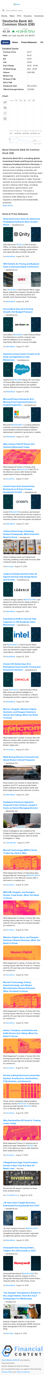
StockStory (10, 479)
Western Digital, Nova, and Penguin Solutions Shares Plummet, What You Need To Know (21, 940)
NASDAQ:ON (14, 512)
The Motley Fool (12, 1195)
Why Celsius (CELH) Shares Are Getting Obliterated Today (19, 445)
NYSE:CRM (17, 380)
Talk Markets (11, 843)
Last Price (6, 29)
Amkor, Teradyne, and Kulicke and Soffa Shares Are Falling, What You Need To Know (20, 1033)
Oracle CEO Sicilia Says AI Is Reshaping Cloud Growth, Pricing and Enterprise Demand (21, 667)
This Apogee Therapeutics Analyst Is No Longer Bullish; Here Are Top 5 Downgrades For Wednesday (22, 1297)
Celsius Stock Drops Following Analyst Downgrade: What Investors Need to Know (21, 534)
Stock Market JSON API (11, 1360)
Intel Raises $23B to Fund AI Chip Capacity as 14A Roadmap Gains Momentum (19, 622)
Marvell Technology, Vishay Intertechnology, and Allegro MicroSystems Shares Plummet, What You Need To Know (19, 986)
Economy (28, 16)
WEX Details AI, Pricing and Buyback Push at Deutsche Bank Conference (21, 267)
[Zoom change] (5, 107)
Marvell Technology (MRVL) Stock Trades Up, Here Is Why (20, 851)
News (12, 16)
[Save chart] (5, 118)
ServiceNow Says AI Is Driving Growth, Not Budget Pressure (18, 312)
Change (25, 29)
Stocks (4, 16)
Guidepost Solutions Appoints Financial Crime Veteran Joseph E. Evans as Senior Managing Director (20, 806)
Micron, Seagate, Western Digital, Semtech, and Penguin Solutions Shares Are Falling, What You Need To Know (20, 713)
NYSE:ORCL (13, 690)
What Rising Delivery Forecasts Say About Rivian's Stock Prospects (21, 760)
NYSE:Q (20, 245)
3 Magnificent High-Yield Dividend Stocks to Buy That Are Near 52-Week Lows (20, 1165)
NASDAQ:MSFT (17, 425)
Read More (8, 205)
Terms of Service (23, 1372)
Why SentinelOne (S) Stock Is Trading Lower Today (21, 1122)
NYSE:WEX (12, 290)
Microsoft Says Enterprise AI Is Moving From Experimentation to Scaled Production (19, 402)
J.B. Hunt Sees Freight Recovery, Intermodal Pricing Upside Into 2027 (21, 1205)
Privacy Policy (7, 1372)
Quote (5, 42)
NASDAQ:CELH (23, 469)
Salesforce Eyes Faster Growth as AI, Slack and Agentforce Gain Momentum (21, 357)
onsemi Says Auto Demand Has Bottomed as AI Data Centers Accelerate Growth (19, 489)
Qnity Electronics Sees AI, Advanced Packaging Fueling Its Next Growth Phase (21, 222)
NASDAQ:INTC (12, 645)
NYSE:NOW (18, 335)
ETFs (19, 16)
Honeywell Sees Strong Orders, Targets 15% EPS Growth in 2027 (19, 1250)
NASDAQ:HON (27, 1273)
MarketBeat (10, 256)
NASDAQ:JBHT (32, 1228)
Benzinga (9, 566)
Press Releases (29, 42)
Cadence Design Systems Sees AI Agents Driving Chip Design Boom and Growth (20, 577)
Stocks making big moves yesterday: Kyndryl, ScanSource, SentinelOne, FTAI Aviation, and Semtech (21, 1078)
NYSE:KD (22, 1104)
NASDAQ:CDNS (30, 600)
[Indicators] (5, 102)
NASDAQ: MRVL (33, 875)
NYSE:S (30, 1146)
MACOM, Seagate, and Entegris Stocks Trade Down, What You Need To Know (21, 895)
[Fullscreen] (5, 113)
